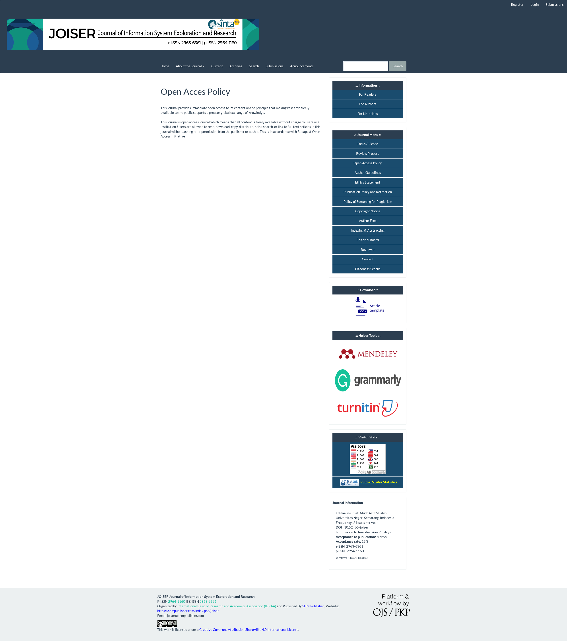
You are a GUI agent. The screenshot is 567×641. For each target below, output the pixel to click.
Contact (368, 259)
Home (165, 66)
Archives (235, 66)
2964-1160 (176, 601)
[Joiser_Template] (367, 306)
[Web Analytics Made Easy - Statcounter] (349, 482)
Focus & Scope (367, 144)
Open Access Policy (367, 163)
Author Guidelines (368, 172)
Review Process (367, 153)
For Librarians (368, 114)
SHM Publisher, (313, 606)
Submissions (555, 4)
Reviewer (368, 250)
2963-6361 (208, 601)
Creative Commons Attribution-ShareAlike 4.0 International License (248, 629)
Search (254, 66)
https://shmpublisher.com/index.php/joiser (188, 611)
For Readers (368, 94)
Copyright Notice (367, 211)
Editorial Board (368, 240)
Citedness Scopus (368, 269)
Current (217, 66)
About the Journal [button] (189, 66)
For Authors (367, 104)
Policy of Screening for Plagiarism (368, 201)
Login (535, 4)
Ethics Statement (367, 182)
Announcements (302, 66)
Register (517, 4)
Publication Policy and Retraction (368, 192)
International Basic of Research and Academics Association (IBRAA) (226, 606)
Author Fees (368, 221)
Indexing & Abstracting (367, 230)
